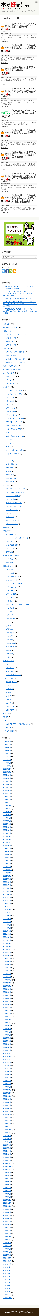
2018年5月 (7, 1038)
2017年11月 (7, 1056)
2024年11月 (7, 806)
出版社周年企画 (12, 464)
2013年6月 (7, 1218)
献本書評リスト (8, 661)
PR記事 (6, 531)
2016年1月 (7, 1123)
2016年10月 (7, 1096)
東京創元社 (10, 636)
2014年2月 (7, 1194)
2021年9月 (7, 916)
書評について (11, 341)
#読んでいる (10, 408)
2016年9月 (7, 1099)
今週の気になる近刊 (13, 429)
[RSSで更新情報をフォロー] (14, 272)
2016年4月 (7, 1114)
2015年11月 (7, 1130)
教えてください (12, 432)
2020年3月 (7, 971)
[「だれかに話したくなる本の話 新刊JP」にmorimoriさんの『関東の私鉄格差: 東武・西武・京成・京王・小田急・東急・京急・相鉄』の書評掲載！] (6, 200)
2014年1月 (7, 1197)
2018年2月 (7, 1047)
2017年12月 (7, 1053)
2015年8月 (7, 1139)
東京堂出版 (10, 548)
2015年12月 (7, 1126)
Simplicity (25, 1311)
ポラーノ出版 (11, 594)
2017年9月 (7, 1062)
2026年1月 (7, 763)
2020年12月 (7, 943)
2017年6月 (7, 1071)
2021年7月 (7, 922)
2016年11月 (7, 1093)
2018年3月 (7, 1044)
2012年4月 (7, 1252)
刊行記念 (9, 513)
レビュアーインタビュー (15, 418)
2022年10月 (7, 876)
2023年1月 (7, 867)
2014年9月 (7, 1172)
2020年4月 (7, 968)
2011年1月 (7, 1292)
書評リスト (10, 401)
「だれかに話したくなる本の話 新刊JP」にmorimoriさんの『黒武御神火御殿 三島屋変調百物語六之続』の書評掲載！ (24, 176)
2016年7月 (7, 1105)
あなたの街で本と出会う (15, 450)
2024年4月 (7, 824)
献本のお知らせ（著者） (12, 555)
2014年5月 (7, 1185)
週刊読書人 (10, 482)
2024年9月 (7, 812)
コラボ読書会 (11, 499)
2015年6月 (7, 1145)
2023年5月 (7, 854)
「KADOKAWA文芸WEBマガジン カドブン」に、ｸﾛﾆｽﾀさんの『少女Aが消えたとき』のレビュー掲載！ (20, 304)
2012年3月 (7, 1255)
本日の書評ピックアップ (15, 394)
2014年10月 (7, 1169)
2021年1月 (7, 940)
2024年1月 (7, 833)
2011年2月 (7, 1288)
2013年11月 (7, 1203)
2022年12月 (7, 870)
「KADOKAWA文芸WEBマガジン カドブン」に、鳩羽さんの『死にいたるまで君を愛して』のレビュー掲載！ (20, 294)
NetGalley (10, 534)
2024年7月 (7, 818)
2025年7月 (7, 781)
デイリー (9, 380)
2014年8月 (7, 1175)
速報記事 (6, 713)
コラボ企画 (7, 443)
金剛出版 (9, 654)
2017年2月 (7, 1084)
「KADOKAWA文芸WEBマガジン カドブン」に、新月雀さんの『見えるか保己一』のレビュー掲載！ (20, 311)
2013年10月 (7, 1206)
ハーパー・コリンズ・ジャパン (17, 538)
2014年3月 (7, 1191)
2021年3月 (7, 934)
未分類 (5, 717)
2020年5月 (7, 964)
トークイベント (12, 510)
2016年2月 (7, 1120)
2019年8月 (7, 992)
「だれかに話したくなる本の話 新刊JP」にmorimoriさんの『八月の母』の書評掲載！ (24, 25)
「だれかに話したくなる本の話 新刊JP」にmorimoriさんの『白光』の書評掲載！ (24, 68)
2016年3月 (7, 1117)
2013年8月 (7, 1212)
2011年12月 (7, 1258)
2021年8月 (7, 919)
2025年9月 (7, 775)
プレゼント (7, 727)
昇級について (11, 338)
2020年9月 (7, 952)
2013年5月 (7, 1221)
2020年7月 (7, 958)
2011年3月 (7, 1285)
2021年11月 (7, 909)
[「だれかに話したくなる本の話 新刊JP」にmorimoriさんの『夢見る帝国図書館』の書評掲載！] (6, 50)
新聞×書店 (10, 475)
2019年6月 (7, 998)
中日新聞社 (10, 601)
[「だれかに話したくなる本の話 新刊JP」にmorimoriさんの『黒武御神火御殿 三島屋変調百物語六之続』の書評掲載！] (6, 178)
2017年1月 (7, 1087)
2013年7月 (7, 1215)
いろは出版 (10, 573)
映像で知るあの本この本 (15, 436)
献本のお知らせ (8, 566)
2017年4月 (7, 1078)
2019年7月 (7, 995)
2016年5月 (7, 1111)
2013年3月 (7, 1227)
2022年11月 (7, 873)
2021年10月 (7, 912)
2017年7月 (7, 1068)
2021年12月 (7, 906)
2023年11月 (7, 839)
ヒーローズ (10, 590)
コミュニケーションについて (16, 334)
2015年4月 (7, 1151)
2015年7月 (7, 1142)
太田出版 (9, 615)
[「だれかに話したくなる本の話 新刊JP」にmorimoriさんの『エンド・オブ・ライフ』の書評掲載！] (6, 93)
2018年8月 (7, 1029)
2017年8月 (7, 1065)
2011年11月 (7, 1261)
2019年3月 (7, 1007)
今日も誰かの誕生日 (13, 425)
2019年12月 (7, 980)
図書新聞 (9, 692)
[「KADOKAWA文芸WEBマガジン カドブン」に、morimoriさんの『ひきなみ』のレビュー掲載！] (6, 115)
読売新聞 (9, 703)
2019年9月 (7, 989)
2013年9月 (7, 1209)
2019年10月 (7, 986)
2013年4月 (7, 1224)
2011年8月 (7, 1270)
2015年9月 (7, 1136)
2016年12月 (7, 1090)
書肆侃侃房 (10, 633)
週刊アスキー (11, 706)
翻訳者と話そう (12, 524)
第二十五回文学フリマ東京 (16, 489)
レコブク (9, 689)
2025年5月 (7, 787)
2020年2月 (7, 974)
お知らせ (6, 324)
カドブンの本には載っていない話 (18, 724)
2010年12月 (7, 1295)
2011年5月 (7, 1279)
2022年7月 (7, 885)
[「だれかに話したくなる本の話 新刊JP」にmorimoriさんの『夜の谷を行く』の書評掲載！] (6, 135)
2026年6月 (7, 747)
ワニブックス (11, 597)
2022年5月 (7, 891)
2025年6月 (7, 784)
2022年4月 (7, 894)
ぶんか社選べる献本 (13, 675)
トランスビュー (12, 587)
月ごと (8, 664)
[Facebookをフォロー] (7, 272)
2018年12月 (7, 1016)
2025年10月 (7, 772)
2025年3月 (7, 793)
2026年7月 (7, 744)
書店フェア (10, 397)
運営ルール (7, 331)
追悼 (8, 404)
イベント (6, 485)
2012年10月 (7, 1240)
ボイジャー (10, 541)
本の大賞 (9, 439)
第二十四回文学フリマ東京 (16, 492)
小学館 (8, 471)
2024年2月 (7, 830)
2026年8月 (7, 741)
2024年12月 (7, 802)
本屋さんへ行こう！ (13, 478)
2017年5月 (7, 1074)
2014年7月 (7, 1178)
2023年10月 (7, 842)
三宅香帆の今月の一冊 (14, 422)
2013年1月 (7, 1233)
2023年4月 (7, 857)
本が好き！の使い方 (10, 327)
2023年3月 (7, 861)
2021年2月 (7, 937)
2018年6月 (7, 1035)
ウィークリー (11, 376)
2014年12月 (7, 1163)
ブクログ (9, 457)
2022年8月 (7, 882)
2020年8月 (7, 955)
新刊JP (9, 696)
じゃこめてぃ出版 (12, 576)
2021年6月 (7, 925)
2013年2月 (7, 1230)
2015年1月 (7, 1160)
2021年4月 (7, 931)
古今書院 (9, 611)
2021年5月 (7, 928)
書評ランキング (8, 373)
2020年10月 (7, 949)
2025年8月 (7, 778)
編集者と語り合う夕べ (14, 503)
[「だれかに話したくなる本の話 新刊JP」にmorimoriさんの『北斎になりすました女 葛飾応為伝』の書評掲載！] (6, 156)
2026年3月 (7, 757)
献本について (11, 345)
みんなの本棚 (11, 411)
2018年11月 (7, 1019)
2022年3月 (7, 897)
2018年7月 (7, 1032)
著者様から (10, 668)
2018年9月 (7, 1026)
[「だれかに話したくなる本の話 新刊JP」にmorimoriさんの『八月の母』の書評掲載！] (6, 28)
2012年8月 (7, 1243)
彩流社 (8, 622)
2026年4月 (7, 754)
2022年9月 (7, 879)
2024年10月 (7, 809)
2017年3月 (7, 1081)
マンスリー (10, 383)
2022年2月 (7, 900)
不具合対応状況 (12, 355)
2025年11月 (7, 769)
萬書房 (8, 650)
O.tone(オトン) (11, 682)
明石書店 (9, 629)
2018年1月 (7, 1050)
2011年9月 (7, 1267)
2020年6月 (7, 961)
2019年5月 (7, 1001)
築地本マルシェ (12, 520)
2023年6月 (7, 851)
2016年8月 (7, 1102)
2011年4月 (7, 1282)
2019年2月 (7, 1010)
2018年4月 (7, 1041)
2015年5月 (7, 1148)
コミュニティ (8, 720)
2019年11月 (7, 983)
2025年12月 (7, 766)
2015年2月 (7, 1157)
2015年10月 (7, 1133)
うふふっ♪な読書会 (13, 496)
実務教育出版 (11, 618)
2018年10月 (7, 1023)
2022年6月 (7, 888)
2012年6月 (7, 1249)
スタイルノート (12, 580)
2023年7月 (7, 848)
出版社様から (11, 671)
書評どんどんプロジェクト (16, 362)
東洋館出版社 (11, 643)
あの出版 (9, 569)
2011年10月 (7, 1264)
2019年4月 (7, 1004)
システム (6, 348)
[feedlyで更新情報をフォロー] (10, 272)
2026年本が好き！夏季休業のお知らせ (17, 299)
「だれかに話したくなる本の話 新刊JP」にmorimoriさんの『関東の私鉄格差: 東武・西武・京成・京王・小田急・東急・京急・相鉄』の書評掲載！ (24, 198)
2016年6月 (7, 1108)
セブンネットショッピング (16, 583)
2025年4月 (7, 790)
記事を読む (4, 41)
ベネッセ (9, 461)
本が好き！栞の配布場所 (12, 369)
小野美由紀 (10, 559)
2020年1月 (7, 977)
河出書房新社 (11, 647)
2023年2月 (7, 864)
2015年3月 (7, 1154)
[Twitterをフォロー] (3, 272)
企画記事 (6, 387)
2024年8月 (7, 815)
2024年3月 (7, 827)
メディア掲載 (8, 678)
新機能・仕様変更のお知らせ (16, 359)
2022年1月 (7, 903)
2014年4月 (7, 1188)
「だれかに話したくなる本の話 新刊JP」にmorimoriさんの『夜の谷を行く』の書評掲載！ (24, 131)
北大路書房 (10, 608)
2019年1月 (7, 1013)
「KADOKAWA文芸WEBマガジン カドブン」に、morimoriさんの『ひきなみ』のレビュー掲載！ (24, 112)
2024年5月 (7, 821)
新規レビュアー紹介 (10, 366)
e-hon (8, 446)
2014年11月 (7, 1166)
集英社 (8, 657)
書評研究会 (7, 527)
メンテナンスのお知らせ (15, 352)
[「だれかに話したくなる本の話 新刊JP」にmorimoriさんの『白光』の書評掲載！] (6, 71)
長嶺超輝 (9, 562)
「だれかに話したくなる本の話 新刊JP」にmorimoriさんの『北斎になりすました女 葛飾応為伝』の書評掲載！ (24, 154)
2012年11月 (7, 1237)
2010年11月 (7, 1298)
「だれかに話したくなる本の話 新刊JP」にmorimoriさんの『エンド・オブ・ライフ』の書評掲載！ (24, 91)
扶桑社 (8, 626)
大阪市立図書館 (12, 545)
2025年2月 (7, 796)
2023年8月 (7, 845)
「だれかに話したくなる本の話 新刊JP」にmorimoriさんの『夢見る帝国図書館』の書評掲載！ (24, 47)
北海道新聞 (10, 468)
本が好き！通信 (16, 1312)
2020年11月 (7, 946)
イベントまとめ (12, 415)
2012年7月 (7, 1246)
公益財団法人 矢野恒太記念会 (17, 604)
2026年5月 (7, 750)
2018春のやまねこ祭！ (14, 506)
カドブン (9, 685)
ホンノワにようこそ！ (14, 390)
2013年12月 (7, 1200)
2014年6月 (7, 1181)
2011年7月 (7, 1273)
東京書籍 (9, 552)
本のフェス (10, 517)
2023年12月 (7, 836)
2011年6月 (7, 1276)
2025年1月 (7, 799)
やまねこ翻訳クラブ (13, 454)
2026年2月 (7, 760)
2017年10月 (7, 1059)
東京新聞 (9, 699)
